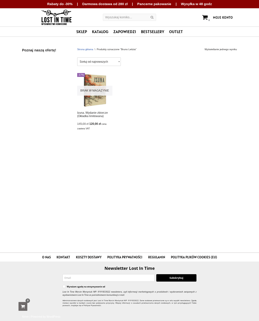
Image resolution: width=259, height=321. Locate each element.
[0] (22, 306)
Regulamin (156, 257)
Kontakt (63, 257)
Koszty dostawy (88, 257)
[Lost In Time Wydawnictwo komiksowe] (56, 17)
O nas (46, 257)
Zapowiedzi (124, 31)
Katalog (100, 31)
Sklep (81, 31)
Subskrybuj (176, 277)
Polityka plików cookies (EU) (194, 257)
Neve (25, 316)
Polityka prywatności (124, 257)
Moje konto (223, 17)
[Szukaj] (152, 17)
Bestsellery (152, 31)
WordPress (53, 316)
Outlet (176, 31)
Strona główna (85, 49)
